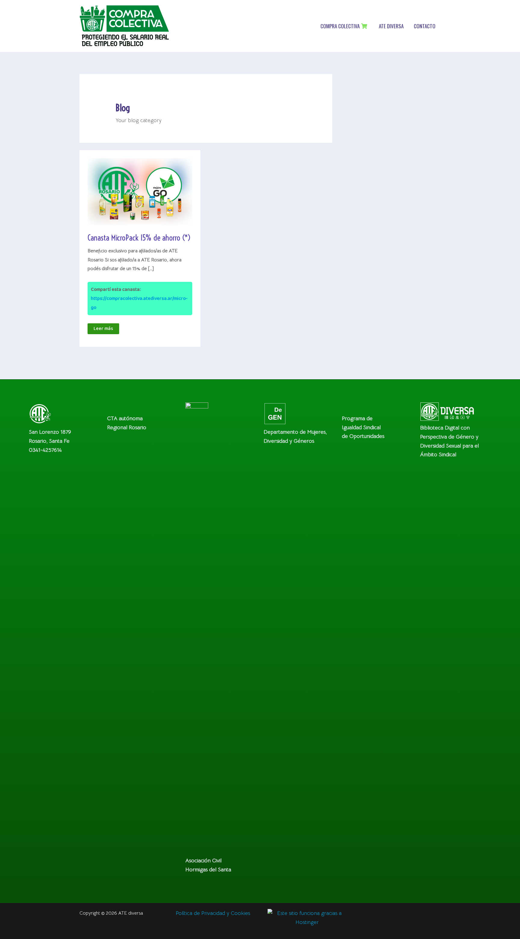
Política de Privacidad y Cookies (213, 913)
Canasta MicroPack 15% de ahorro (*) (139, 238)
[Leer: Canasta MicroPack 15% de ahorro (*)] (140, 191)
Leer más (106, 329)
